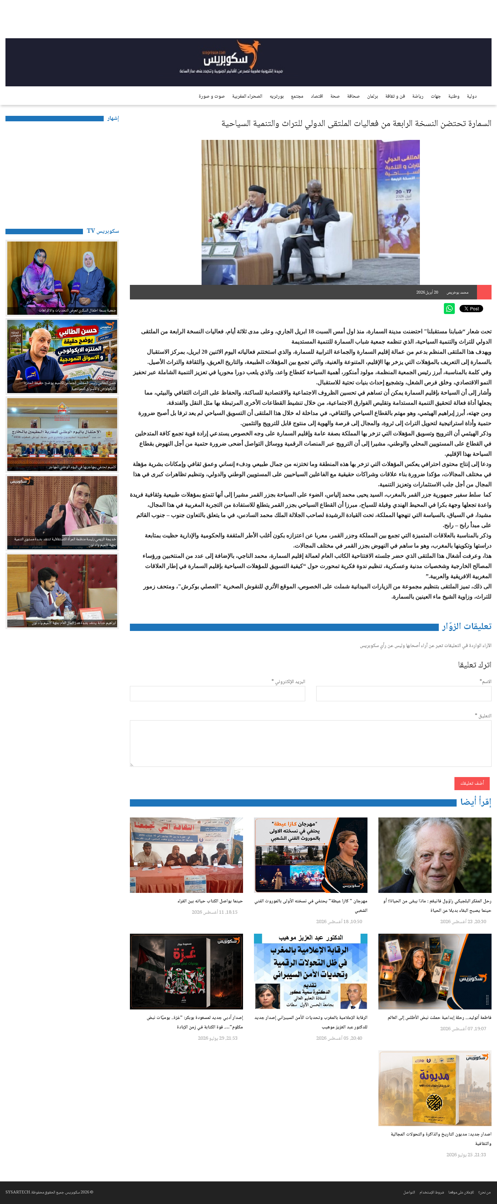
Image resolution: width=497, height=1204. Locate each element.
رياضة (418, 96)
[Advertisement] (62, 172)
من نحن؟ (484, 1192)
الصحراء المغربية (247, 96)
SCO (464, 20)
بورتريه (277, 96)
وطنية (454, 96)
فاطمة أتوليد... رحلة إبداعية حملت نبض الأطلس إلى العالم (440, 1018)
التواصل (409, 1192)
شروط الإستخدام (432, 1192)
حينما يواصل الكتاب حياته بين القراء (210, 901)
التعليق (483, 716)
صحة (335, 96)
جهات (436, 96)
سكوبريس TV (103, 231)
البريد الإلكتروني (288, 682)
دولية (472, 96)
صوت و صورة (212, 96)
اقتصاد (317, 96)
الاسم (486, 682)
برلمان (372, 96)
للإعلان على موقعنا (461, 1192)
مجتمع (297, 96)
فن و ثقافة (395, 96)
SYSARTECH (17, 1192)
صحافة (353, 96)
